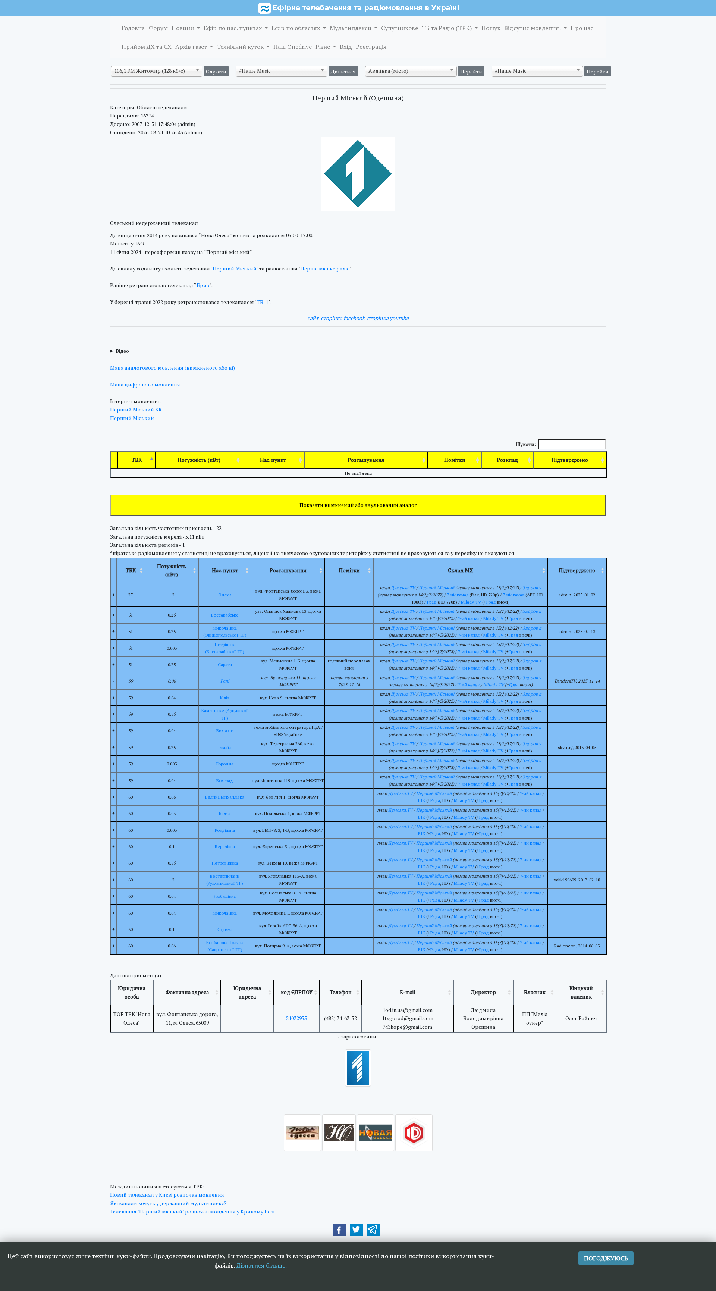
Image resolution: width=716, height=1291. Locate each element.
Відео (122, 350)
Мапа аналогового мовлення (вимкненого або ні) (172, 367)
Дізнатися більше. (261, 1265)
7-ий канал (457, 595)
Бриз (203, 285)
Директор (483, 992)
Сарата (225, 664)
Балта (224, 813)
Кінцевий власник (581, 992)
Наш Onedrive (292, 47)
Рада (435, 800)
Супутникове (399, 28)
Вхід (346, 47)
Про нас (582, 28)
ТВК (137, 459)
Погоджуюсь (606, 1258)
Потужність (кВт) (199, 459)
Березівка (225, 846)
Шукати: (526, 444)
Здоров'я (531, 587)
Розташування (366, 459)
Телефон (341, 992)
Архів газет (191, 47)
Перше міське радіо (325, 268)
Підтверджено (570, 459)
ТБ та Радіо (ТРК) (447, 28)
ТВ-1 (262, 301)
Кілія (224, 698)
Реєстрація (371, 47)
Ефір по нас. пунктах (233, 28)
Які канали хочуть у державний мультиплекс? (168, 1203)
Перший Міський (235, 268)
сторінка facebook (343, 318)
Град (432, 602)
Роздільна (225, 830)
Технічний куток (241, 47)
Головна (133, 28)
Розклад (507, 459)
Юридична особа (131, 992)
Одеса (225, 595)
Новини (183, 28)
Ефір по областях (296, 28)
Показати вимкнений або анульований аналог (358, 504)
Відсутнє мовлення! (533, 28)
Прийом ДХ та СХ (147, 47)
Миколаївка (225, 913)
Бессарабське (225, 615)
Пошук (490, 28)
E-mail (407, 992)
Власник (535, 992)
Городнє (224, 764)
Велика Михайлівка (224, 797)
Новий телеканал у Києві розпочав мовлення (167, 1194)
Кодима (225, 929)
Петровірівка (225, 863)
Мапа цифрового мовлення (145, 384)
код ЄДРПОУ (297, 992)
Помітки (454, 459)
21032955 (296, 1018)
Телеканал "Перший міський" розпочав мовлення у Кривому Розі (192, 1211)
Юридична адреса (247, 992)
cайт (312, 318)
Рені (224, 681)
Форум (158, 28)
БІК (421, 800)
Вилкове (224, 730)
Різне (323, 47)
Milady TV (471, 602)
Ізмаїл (225, 747)
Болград (224, 780)
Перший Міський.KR (136, 409)
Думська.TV (403, 587)
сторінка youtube (388, 318)
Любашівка (225, 896)
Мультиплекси (351, 28)
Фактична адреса (187, 992)
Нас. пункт (273, 459)
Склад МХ (460, 570)
